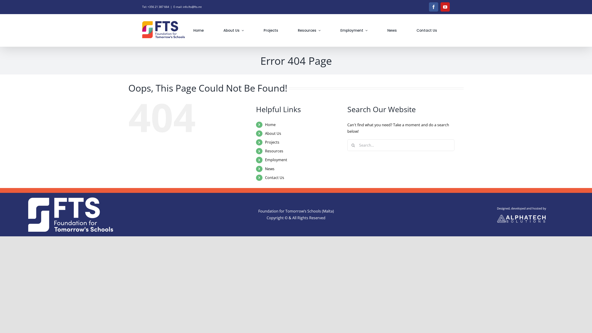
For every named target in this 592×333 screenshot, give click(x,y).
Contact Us (274, 177)
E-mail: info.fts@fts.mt (187, 7)
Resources (274, 151)
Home (270, 124)
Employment (276, 159)
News (269, 168)
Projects (272, 142)
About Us (273, 133)
